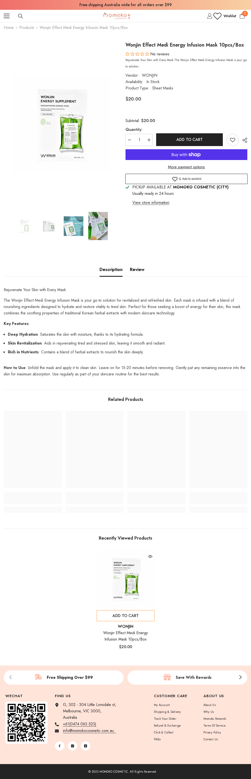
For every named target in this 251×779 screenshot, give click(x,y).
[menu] (7, 16)
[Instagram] (72, 746)
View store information (150, 202)
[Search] (21, 16)
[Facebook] (59, 746)
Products (26, 27)
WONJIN (149, 75)
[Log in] (210, 16)
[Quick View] (150, 556)
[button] (138, 54)
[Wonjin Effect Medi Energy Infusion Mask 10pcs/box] (126, 579)
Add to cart (189, 139)
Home (9, 27)
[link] (33, 501)
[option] (61, 124)
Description (111, 269)
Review (137, 269)
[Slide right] (240, 677)
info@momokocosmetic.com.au (89, 730)
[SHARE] (243, 140)
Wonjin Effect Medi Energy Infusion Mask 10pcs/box (125, 636)
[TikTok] (85, 746)
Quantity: (134, 129)
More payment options (186, 167)
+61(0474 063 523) (79, 724)
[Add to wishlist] (232, 140)
